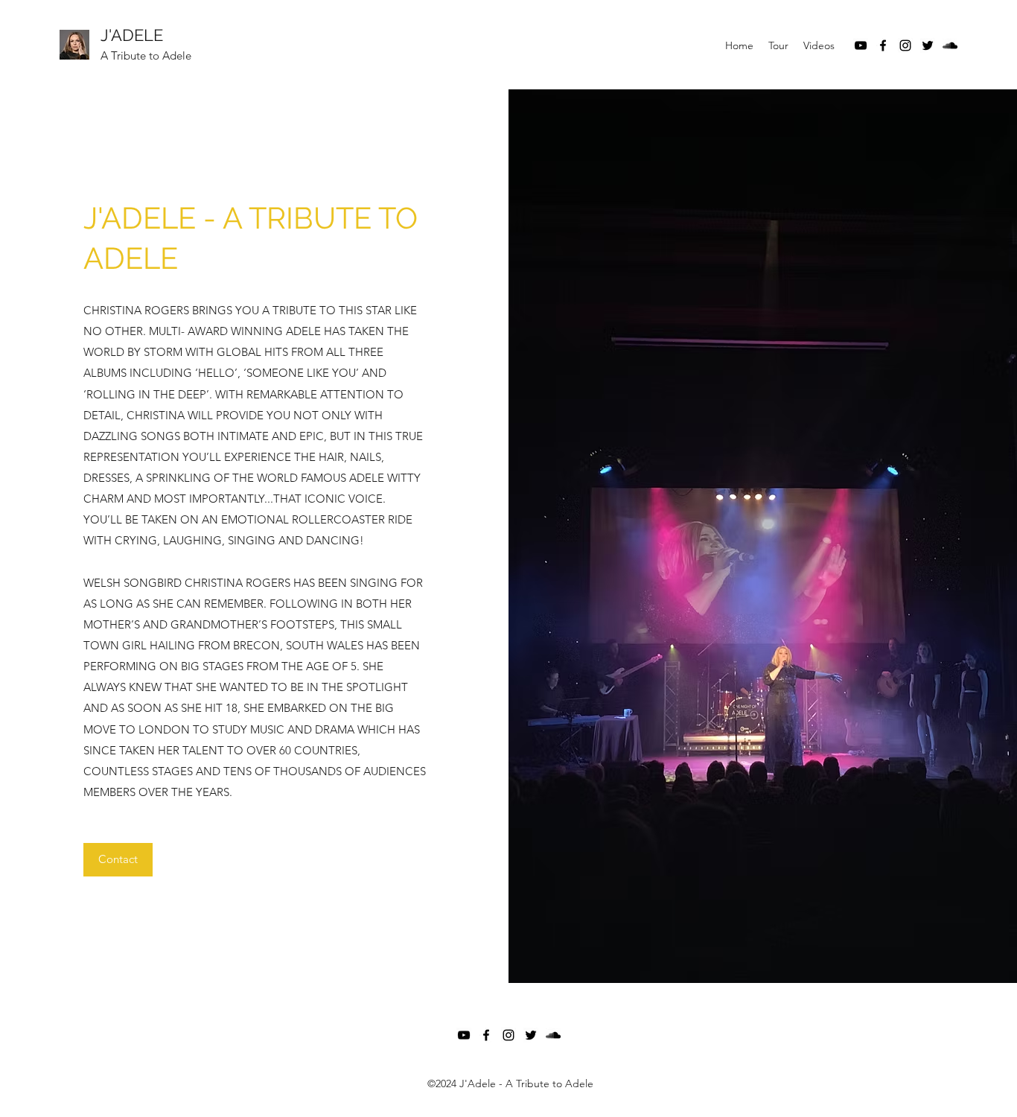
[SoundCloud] (950, 45)
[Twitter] (927, 45)
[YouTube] (860, 45)
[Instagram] (905, 45)
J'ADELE (132, 35)
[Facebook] (883, 45)
